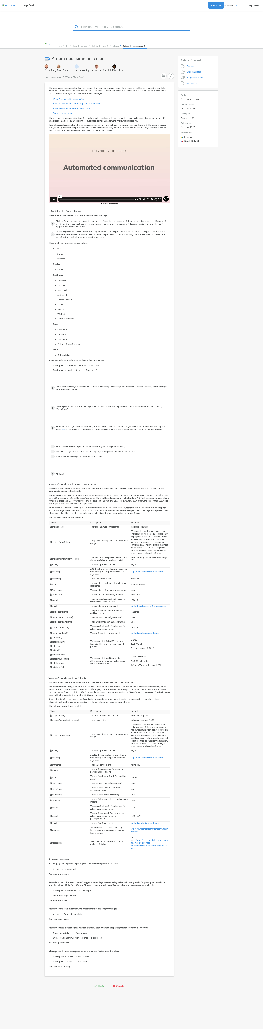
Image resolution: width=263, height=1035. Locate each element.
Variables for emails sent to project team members (76, 103)
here (63, 429)
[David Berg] (50, 66)
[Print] (164, 76)
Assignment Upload (195, 77)
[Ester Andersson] (65, 66)
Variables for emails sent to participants (71, 108)
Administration (99, 46)
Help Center (63, 46)
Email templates (193, 72)
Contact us (216, 5)
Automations (192, 83)
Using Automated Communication (69, 98)
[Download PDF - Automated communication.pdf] (171, 76)
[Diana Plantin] (119, 66)
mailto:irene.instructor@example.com (148, 606)
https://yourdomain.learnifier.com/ (147, 571)
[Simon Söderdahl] (103, 66)
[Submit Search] (77, 26)
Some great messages (63, 113)
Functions (114, 46)
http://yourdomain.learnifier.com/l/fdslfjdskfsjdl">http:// (149, 841)
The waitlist (191, 66)
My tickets (254, 5)
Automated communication (135, 46)
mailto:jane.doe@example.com (145, 633)
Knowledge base (80, 46)
